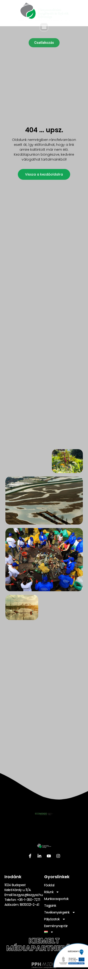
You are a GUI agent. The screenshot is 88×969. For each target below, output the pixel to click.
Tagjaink (50, 905)
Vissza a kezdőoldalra (44, 174)
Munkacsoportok (56, 898)
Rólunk (49, 892)
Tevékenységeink (57, 912)
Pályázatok (52, 919)
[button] (44, 27)
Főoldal (49, 885)
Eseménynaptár (56, 926)
